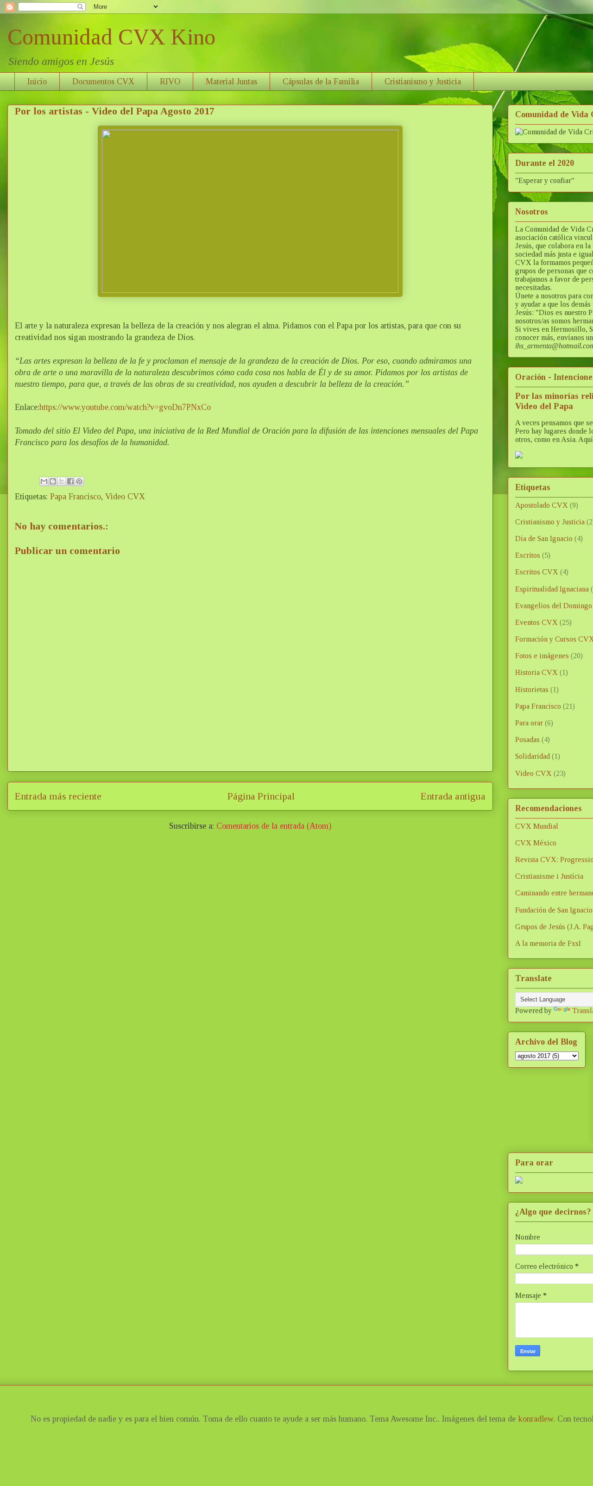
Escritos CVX (536, 572)
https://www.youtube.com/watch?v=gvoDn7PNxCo (125, 407)
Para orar (529, 723)
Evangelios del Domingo (553, 606)
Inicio (37, 81)
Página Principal (261, 796)
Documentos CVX (103, 81)
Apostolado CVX (541, 505)
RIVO (170, 81)
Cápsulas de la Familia (321, 81)
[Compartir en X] (61, 481)
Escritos (527, 555)
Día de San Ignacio (544, 538)
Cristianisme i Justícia (549, 876)
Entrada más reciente (58, 796)
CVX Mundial (536, 826)
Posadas (527, 739)
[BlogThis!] (52, 481)
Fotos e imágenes (542, 656)
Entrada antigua (453, 796)
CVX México (535, 843)
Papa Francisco (75, 496)
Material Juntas (231, 81)
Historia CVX (536, 672)
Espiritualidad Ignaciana (552, 589)
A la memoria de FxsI (548, 943)
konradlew (535, 1418)
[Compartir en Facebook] (70, 481)
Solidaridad (532, 756)
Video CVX (125, 496)
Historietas (532, 689)
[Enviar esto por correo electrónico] (44, 481)
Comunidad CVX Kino (111, 37)
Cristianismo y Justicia (423, 81)
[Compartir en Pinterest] (79, 481)
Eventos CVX (536, 622)
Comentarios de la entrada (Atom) (273, 826)
